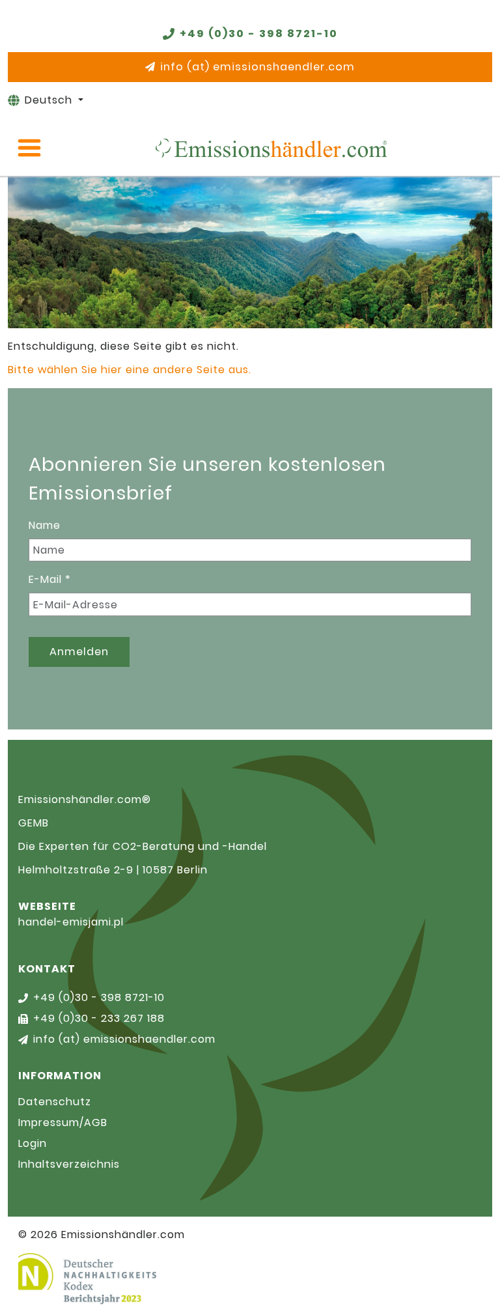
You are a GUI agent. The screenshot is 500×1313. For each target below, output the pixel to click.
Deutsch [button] (50, 99)
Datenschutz (54, 1101)
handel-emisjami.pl (71, 921)
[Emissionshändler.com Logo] (271, 148)
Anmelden (79, 651)
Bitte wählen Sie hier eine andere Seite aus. (129, 369)
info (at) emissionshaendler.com (257, 66)
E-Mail (50, 579)
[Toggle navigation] (29, 147)
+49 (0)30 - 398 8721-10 (259, 33)
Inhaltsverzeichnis (69, 1164)
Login (32, 1143)
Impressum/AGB (62, 1122)
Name (45, 525)
